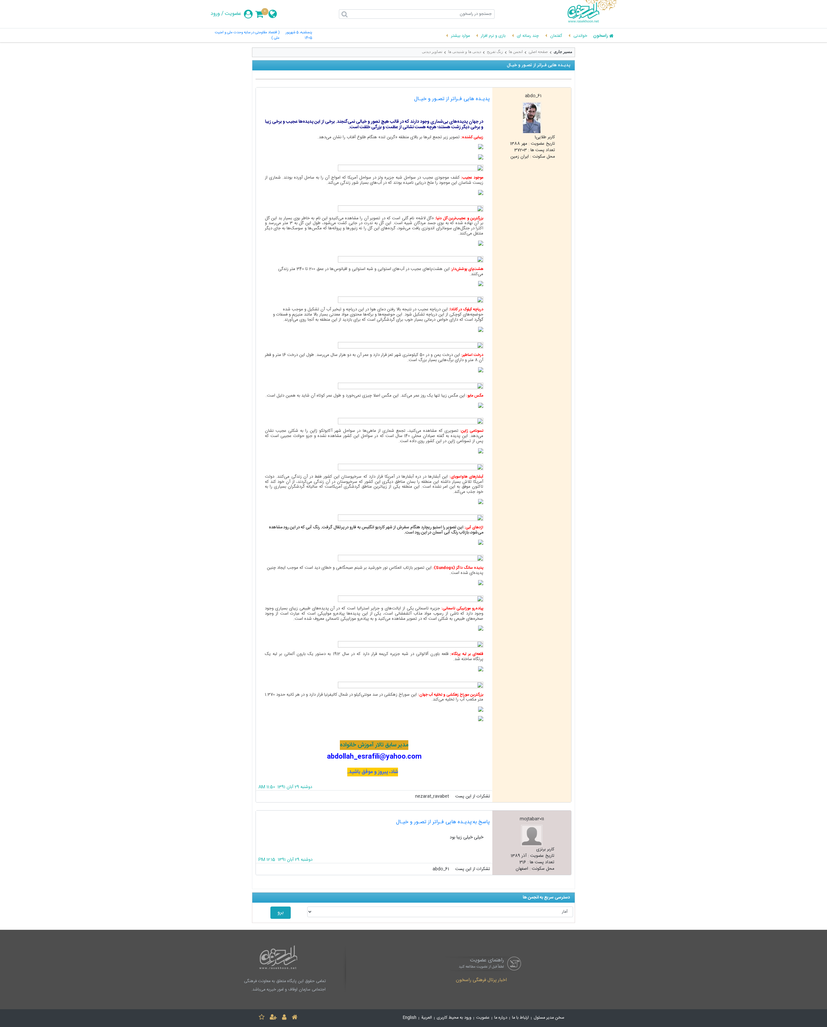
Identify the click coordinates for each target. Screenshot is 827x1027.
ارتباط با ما (520, 1017)
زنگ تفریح (495, 51)
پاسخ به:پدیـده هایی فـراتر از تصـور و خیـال (443, 822)
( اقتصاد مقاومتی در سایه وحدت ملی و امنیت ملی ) (247, 35)
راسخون (600, 36)
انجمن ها (516, 51)
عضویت (233, 14)
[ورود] (284, 1018)
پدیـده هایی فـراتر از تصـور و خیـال (452, 99)
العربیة (426, 1017)
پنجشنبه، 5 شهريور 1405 (299, 35)
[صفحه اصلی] (294, 1018)
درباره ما (500, 1017)
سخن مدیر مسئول (549, 1017)
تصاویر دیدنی (432, 51)
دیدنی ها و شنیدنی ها (464, 51)
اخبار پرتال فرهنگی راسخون (481, 980)
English (409, 1017)
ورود (215, 14)
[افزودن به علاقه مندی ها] (261, 1018)
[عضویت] (273, 1018)
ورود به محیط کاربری (454, 1017)
